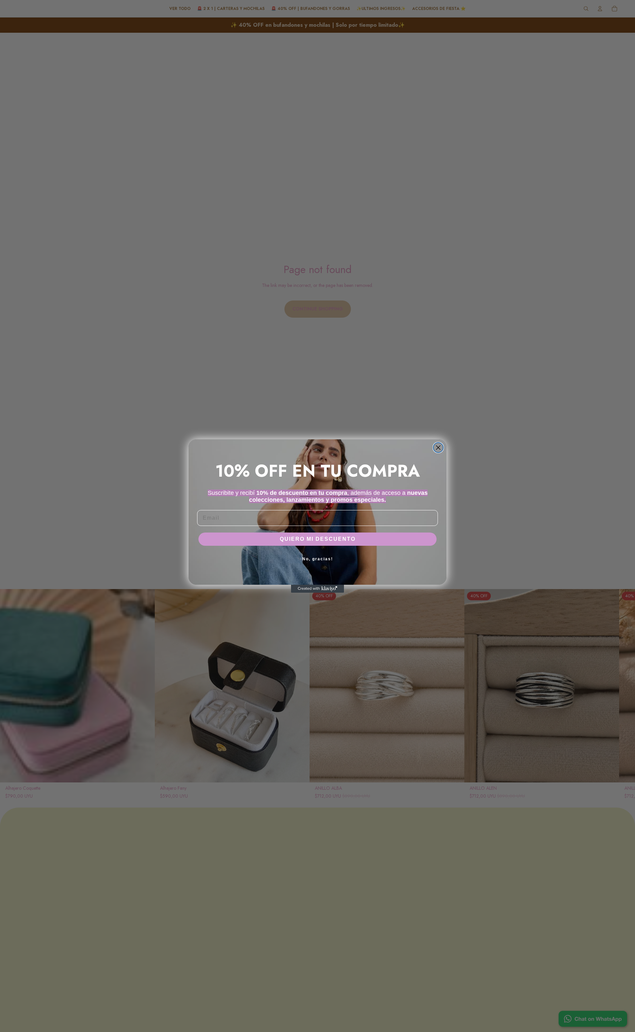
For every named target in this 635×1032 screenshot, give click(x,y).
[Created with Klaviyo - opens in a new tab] (317, 589)
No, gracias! (317, 559)
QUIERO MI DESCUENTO (318, 539)
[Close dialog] (438, 448)
